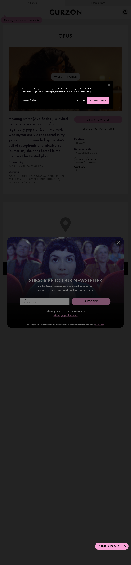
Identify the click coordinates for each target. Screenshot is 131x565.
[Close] (108, 85)
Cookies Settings (29, 100)
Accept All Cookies (98, 100)
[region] (65, 95)
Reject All (81, 100)
